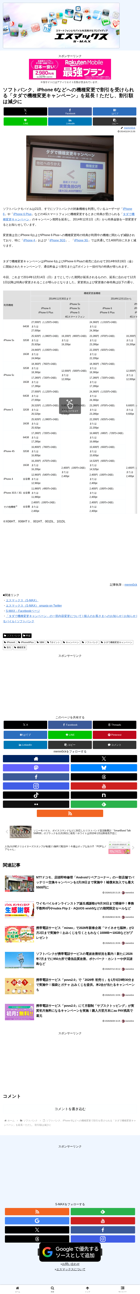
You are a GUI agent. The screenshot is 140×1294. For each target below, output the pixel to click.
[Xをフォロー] (104, 758)
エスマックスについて (70, 1269)
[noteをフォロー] (104, 795)
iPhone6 (11, 642)
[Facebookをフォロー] (103, 1229)
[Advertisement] (70, 684)
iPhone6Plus (27, 642)
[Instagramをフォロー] (36, 786)
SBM (41, 642)
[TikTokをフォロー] (36, 795)
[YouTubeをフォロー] (104, 786)
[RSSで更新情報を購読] (70, 813)
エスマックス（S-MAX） (22, 600)
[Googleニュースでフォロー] (37, 1220)
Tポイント (55, 642)
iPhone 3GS (57, 240)
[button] (114, 121)
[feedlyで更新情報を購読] (104, 804)
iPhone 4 (29, 240)
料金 (28, 635)
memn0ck (131, 584)
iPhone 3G (81, 240)
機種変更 (21, 647)
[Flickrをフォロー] (36, 804)
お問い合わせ (71, 1264)
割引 (9, 647)
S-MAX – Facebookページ (23, 610)
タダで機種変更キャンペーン (118, 642)
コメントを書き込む (70, 1109)
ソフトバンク (13, 635)
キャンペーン (72, 642)
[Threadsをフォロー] (37, 1239)
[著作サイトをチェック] (36, 758)
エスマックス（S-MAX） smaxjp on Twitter (34, 605)
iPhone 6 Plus (22, 214)
